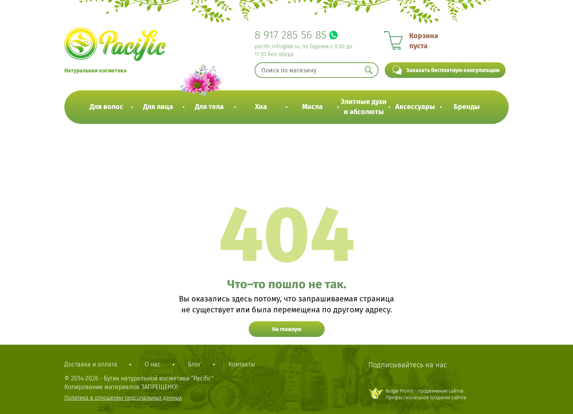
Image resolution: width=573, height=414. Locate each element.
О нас (153, 364)
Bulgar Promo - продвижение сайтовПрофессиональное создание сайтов (426, 394)
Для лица (158, 106)
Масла (312, 106)
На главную (286, 329)
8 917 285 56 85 (291, 34)
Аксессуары (415, 106)
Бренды (467, 106)
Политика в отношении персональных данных (123, 398)
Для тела (209, 106)
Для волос (106, 106)
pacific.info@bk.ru (277, 46)
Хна (261, 106)
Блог (194, 364)
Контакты (241, 364)
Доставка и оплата (90, 364)
